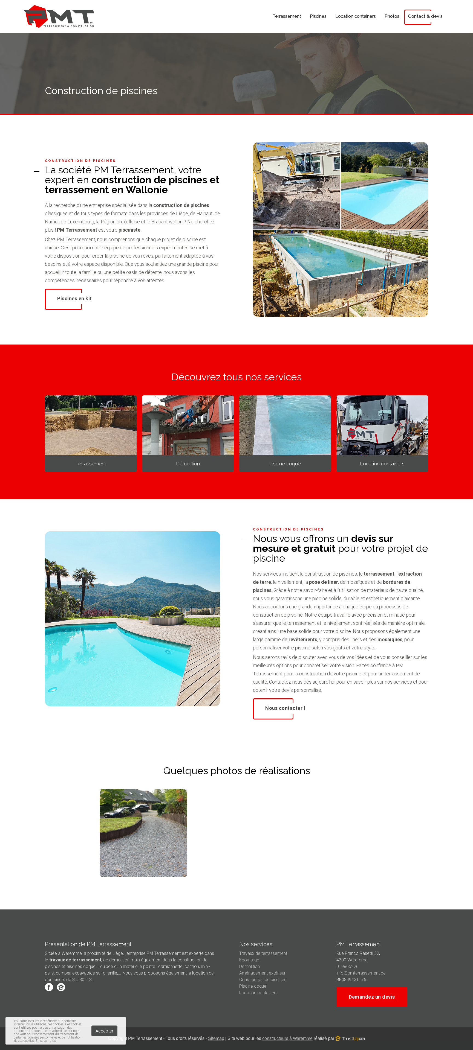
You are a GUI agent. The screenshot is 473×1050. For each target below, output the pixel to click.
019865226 (347, 966)
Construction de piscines (262, 979)
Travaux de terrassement (263, 953)
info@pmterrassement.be (361, 973)
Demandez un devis (372, 997)
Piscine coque (252, 986)
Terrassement (287, 16)
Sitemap (216, 1038)
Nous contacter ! (285, 708)
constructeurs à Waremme (287, 1038)
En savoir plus (46, 1041)
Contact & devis (425, 16)
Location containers (355, 16)
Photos (392, 16)
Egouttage (249, 959)
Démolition (249, 966)
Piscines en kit (74, 298)
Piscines (318, 16)
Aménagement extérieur (262, 973)
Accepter (104, 1031)
